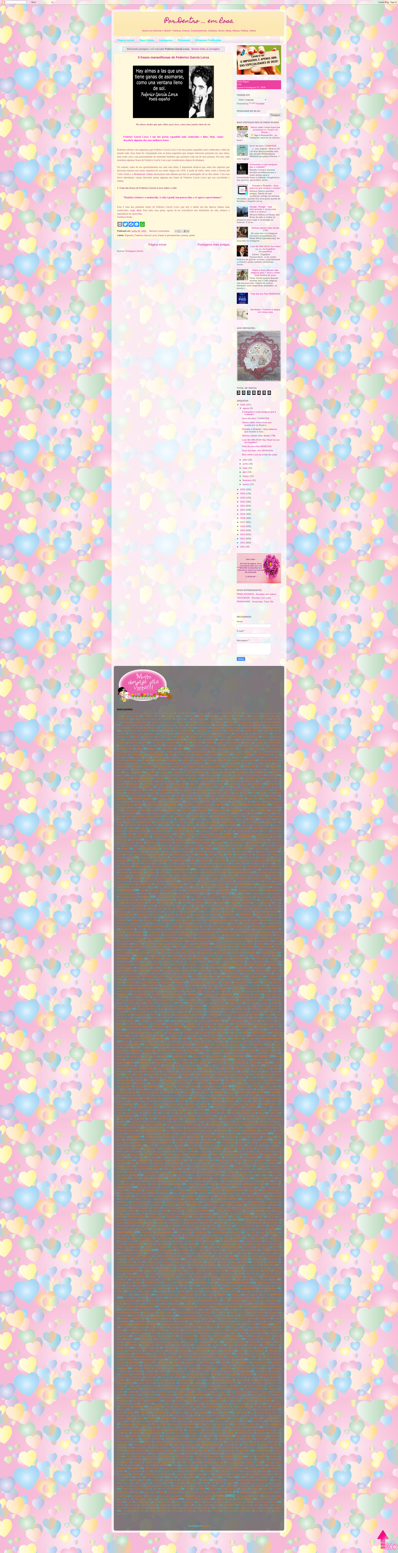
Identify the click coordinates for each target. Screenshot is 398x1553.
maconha (184, 1178)
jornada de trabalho (148, 1134)
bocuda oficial (252, 808)
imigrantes (242, 1092)
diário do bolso (263, 941)
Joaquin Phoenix (172, 1125)
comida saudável (157, 866)
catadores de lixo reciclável (147, 846)
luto (260, 1175)
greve (201, 1066)
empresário (160, 976)
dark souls (157, 912)
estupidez (243, 1000)
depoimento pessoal (269, 917)
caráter (130, 837)
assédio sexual (210, 775)
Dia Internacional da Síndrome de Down (239, 938)
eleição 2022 (260, 968)
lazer (254, 1151)
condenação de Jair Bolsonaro (216, 872)
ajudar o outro (240, 734)
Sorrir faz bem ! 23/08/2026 (263, 146)
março (246, 476)
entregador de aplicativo (148, 982)
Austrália (156, 784)
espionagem (177, 994)
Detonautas (129, 932)
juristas (151, 1145)
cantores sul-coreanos (163, 834)
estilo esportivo (147, 1000)
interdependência (190, 1107)
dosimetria (137, 961)
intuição (275, 1107)
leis (127, 1157)
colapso (138, 863)
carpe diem (135, 210)
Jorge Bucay (132, 1134)
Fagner (224, 1015)
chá (169, 849)
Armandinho (166, 769)
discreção (142, 950)
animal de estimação (262, 755)
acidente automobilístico (251, 725)
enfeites (120, 979)
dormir (126, 961)
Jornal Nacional (192, 1134)
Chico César (198, 852)
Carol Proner (261, 840)
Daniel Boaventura (242, 909)
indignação (196, 1098)
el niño (187, 968)
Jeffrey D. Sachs (228, 1119)
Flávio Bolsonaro (189, 1033)
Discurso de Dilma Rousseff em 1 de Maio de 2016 (190, 950)
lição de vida (144, 1163)
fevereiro (247, 480)
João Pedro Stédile (134, 1125)
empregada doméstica (251, 973)
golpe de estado (236, 1056)
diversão (175, 956)
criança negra (276, 897)
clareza (134, 860)
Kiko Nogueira (183, 1148)
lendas (170, 1157)
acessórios (207, 725)
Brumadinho (276, 816)
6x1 (188, 719)
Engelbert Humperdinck (182, 979)
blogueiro (219, 804)
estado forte (229, 997)
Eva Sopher (132, 1006)
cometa (278, 863)
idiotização (151, 1089)
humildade (192, 1086)
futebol (136, 1044)
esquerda (121, 997)
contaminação (206, 881)
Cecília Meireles (218, 846)
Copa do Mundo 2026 (268, 884)
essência (131, 997)
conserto (227, 878)
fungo (254, 1041)
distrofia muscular (206, 953)
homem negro (183, 1080)
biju (198, 802)
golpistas (144, 1060)
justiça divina (194, 1145)
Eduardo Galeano (215, 964)
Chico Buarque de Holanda (177, 852)
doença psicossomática (173, 959)
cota (206, 894)
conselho (202, 878)
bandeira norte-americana (260, 790)
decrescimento (142, 915)
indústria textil (122, 1101)
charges (208, 848)
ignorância (171, 1089)
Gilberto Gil (121, 1053)
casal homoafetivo (203, 843)
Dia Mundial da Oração (128, 941)
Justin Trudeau (253, 1145)
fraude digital (137, 1041)
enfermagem (150, 979)
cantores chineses (143, 834)
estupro (264, 1000)
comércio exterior (265, 863)
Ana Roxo (184, 752)
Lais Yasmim (133, 1151)
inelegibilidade (136, 1101)
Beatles (269, 793)
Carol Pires (248, 840)
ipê (143, 1113)
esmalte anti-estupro (203, 991)
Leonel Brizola (142, 1160)
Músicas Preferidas (208, 40)
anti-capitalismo (171, 760)
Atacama (171, 778)
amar (159, 745)
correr (179, 890)
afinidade (166, 731)
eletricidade (141, 971)
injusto (141, 1104)
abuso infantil (126, 725)
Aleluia (223, 737)
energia (223, 976)
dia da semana (250, 932)
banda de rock (201, 790)
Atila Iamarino (225, 778)
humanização (169, 1086)
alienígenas (162, 740)
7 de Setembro (199, 719)
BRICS (206, 816)
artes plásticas (214, 772)
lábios (240, 1148)
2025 (243, 489)
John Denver (209, 1131)
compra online (237, 869)
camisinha (153, 828)
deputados (165, 920)
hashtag (165, 1071)
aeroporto (133, 731)
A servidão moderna (140, 722)
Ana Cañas (257, 749)
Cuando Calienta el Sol (125, 906)
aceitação (180, 725)
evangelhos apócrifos (149, 1006)
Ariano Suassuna (123, 769)
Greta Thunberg (189, 1066)
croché (211, 903)
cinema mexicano (198, 857)
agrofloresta (151, 734)
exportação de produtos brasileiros (264, 1009)
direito (178, 947)
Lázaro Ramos (244, 1151)
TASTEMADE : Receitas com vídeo (254, 598)
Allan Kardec (133, 743)
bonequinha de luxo (157, 813)
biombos (234, 802)
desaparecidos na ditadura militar (220, 920)
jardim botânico (162, 1119)
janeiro (246, 484)
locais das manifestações (148, 1169)
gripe (210, 1066)
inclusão (252, 1095)
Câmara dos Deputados (209, 825)
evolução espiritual (192, 1006)
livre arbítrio (217, 1166)
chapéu (197, 849)
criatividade (143, 900)
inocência (150, 1104)
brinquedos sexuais (261, 816)
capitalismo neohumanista (248, 834)
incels (205, 1095)
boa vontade (175, 808)
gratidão (265, 1062)
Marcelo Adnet (135, 1190)
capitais (216, 834)
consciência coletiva (165, 878)
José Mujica (195, 1137)
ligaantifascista (158, 1163)
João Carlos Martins (266, 1122)
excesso (243, 1006)
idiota (133, 1089)
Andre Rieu (273, 752)
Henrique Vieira (255, 1071)
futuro (188, 1044)
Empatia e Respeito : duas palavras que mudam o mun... (259, 430)
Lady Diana (249, 1148)
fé (163, 1021)
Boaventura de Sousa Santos (207, 808)
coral (206, 887)
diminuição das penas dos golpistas (228, 944)
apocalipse (256, 763)
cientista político (262, 855)
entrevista (179, 982)
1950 (119, 716)
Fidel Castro (147, 1030)
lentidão (193, 1157)
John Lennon (222, 1131)
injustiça (129, 1104)
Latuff (177, 1151)
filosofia (220, 1030)
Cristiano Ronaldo (136, 903)
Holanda (267, 1077)
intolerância (250, 1107)
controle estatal (160, 884)
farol (264, 1018)
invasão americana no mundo (141, 1110)
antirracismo (249, 760)
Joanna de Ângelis (212, 1122)
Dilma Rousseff (201, 944)
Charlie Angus (273, 849)
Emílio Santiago (132, 973)
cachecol (197, 822)
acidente (218, 725)
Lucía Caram (163, 1172)
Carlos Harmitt (244, 837)
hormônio (204, 1083)
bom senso (247, 810)
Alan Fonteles (125, 737)
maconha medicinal (201, 1178)
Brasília (167, 816)
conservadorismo (240, 878)
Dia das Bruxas (265, 932)
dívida (217, 956)
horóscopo (216, 1083)
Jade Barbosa (192, 1116)
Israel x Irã (273, 1113)
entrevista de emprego (197, 982)
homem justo (169, 1080)
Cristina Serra (165, 903)
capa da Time (190, 834)
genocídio (198, 1047)
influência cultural (194, 1101)
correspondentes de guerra (196, 890)
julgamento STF (165, 1143)
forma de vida (256, 1036)
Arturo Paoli (276, 772)
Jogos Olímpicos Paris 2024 (238, 1125)
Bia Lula (120, 802)
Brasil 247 (266, 813)
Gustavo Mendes (208, 1068)
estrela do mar (206, 1000)
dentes (206, 917)
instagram (203, 1104)
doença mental (154, 959)
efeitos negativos (143, 968)
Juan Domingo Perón (152, 1140)
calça (164, 825)
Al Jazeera (277, 734)
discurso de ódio (139, 953)
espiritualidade (225, 994)
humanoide (181, 1086)
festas (232, 1027)
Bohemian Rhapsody (269, 808)
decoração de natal (125, 915)
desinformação (127, 929)
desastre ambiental (259, 920)
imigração (231, 1092)
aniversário (138, 757)
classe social (178, 860)
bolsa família (171, 810)
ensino (120, 982)
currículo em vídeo (124, 909)
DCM (198, 912)
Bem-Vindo (146, 40)
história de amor (189, 1077)
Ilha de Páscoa (144, 1092)
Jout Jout (128, 1140)
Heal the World (202, 1071)
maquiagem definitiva (245, 1187)
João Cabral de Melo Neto (245, 1122)
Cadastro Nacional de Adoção (231, 822)
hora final (168, 1083)
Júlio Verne (242, 1143)
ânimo (119, 757)
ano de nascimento (201, 757)
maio (245, 468)
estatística (268, 997)
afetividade (145, 731)
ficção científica (133, 1030)
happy (275, 1068)
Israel (261, 1113)
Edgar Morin (154, 964)
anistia (127, 757)
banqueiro (152, 793)
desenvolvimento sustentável (153, 926)
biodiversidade (221, 802)
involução (129, 1113)
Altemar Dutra (235, 743)
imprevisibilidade (160, 1095)
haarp (220, 1068)
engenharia (198, 979)
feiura (192, 1021)
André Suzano (122, 755)
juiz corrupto (252, 1140)
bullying (198, 819)
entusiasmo (214, 982)
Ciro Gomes (233, 857)
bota (205, 813)
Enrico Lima (254, 979)
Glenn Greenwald (269, 1053)
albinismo (136, 737)
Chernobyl (151, 852)
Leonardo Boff (249, 1157)
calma (193, 825)
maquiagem (224, 1187)
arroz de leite (129, 772)
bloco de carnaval (127, 805)
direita (170, 947)
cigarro (119, 857)
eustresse (121, 1006)
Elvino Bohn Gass (230, 971)
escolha (210, 988)
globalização (121, 1056)
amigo (139, 749)
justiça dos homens (209, 1145)
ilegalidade (248, 1089)
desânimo (198, 920)
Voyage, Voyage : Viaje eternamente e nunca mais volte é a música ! (263, 209)
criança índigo (247, 897)
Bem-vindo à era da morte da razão (259, 454)
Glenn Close (254, 1053)
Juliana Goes (209, 1142)
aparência (200, 763)
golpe (163, 1056)
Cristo (175, 903)
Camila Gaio (230, 825)
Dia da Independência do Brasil (230, 932)
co (230, 860)
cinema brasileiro (159, 857)
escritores (236, 988)
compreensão (252, 869)
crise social (265, 900)
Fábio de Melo (140, 1015)
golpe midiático (260, 1056)
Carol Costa (236, 840)
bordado (171, 813)
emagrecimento (260, 971)
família (144, 1018)
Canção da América (178, 831)
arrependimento (258, 769)
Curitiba (264, 906)
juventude (272, 1145)
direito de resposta (208, 947)
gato (135, 1047)
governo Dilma (258, 1060)
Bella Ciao (261, 796)
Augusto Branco (235, 781)
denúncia (216, 917)
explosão (227, 1009)
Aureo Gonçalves (131, 784)
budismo (188, 819)
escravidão (222, 988)
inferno (182, 1101)
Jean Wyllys (205, 1119)
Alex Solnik (266, 737)
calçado (173, 825)
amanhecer (149, 745)
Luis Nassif (230, 1172)
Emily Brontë (146, 973)
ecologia (261, 961)
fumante (221, 1041)
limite (177, 1163)
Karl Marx (147, 1148)
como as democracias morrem (231, 866)
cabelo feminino (145, 822)
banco (189, 790)
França (224, 1038)
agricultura (121, 734)
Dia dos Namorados (170, 938)
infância (159, 1101)
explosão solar (241, 1009)
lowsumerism (247, 1169)
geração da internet (264, 1047)
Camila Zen (245, 825)
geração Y (190, 1050)
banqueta (163, 793)
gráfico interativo (217, 1063)
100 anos (213, 713)
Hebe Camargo (218, 1071)
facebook (198, 1015)
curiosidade (234, 906)
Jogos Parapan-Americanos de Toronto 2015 (183, 1131)
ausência (146, 784)
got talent (190, 1060)
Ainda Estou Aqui (186, 734)
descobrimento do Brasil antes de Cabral (133, 923)
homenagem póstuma (255, 1080)
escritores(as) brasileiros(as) (256, 988)
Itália (141, 1116)
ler (188, 1160)
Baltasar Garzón (167, 790)
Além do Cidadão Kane (238, 737)
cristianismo (121, 903)
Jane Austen (124, 1119)
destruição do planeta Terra (266, 929)
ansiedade (146, 760)
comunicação (137, 872)
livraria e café (204, 1166)
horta (243, 1083)
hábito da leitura (240, 1068)
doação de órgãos (260, 956)
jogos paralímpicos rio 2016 (151, 1131)
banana (180, 790)
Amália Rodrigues (126, 745)
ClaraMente (122, 860)
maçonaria (173, 1178)
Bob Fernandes (229, 808)
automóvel (133, 787)
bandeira (226, 790)
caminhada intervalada (261, 825)
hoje (259, 1077)
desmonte (164, 929)
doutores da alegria (169, 961)
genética (187, 1047)
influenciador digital (213, 1101)
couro (213, 894)
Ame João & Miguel (215, 745)
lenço (163, 1157)
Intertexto (218, 1107)
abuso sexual (140, 725)
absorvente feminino (245, 722)
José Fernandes (180, 1137)
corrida (213, 890)
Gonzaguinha (157, 1060)
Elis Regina (154, 971)
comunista (163, 872)
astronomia (159, 778)
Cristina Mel (152, 903)
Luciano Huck (191, 1172)
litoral (186, 1166)
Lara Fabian (159, 1151)
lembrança (152, 1157)
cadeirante (249, 822)
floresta (245, 1033)
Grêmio (168, 1066)
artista (256, 772)
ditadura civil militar (269, 953)
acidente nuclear (272, 725)
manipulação (124, 1187)
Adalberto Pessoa (133, 728)
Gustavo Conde (190, 1068)
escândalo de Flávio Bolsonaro (234, 985)
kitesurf (206, 1148)
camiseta (142, 828)
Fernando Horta (159, 1027)
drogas (205, 961)
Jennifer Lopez (251, 1119)
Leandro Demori (266, 1151)
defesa (215, 915)
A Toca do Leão (156, 722)
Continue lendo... (125, 217)
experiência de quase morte (179, 1009)
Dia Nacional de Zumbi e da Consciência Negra (229, 941)
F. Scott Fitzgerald (257, 1012)
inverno (200, 1110)
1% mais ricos (201, 713)
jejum (240, 1119)
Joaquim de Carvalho (153, 1125)
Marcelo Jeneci (179, 1190)
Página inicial (125, 40)
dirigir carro (124, 950)
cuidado (150, 906)
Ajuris (250, 734)
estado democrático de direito (211, 997)
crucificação (245, 903)
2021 (243, 506)
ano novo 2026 (269, 757)
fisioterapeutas (139, 1033)
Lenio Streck (181, 1157)
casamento (219, 843)
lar (151, 1151)
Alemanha (254, 737)
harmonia (135, 1071)
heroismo (129, 1074)
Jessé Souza (276, 1119)
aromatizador (219, 769)
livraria (193, 1166)
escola (262, 985)
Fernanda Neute (207, 1024)
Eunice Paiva (251, 1003)
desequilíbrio (174, 926)
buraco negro (210, 819)
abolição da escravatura (206, 722)
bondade (131, 813)
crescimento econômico (129, 897)
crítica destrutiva (198, 903)
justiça (180, 1145)
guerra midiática (123, 1068)
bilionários (207, 802)
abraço (230, 722)
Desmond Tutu (151, 929)
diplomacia (160, 947)
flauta (162, 1033)
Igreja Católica (185, 1089)
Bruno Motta (169, 819)
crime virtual (199, 900)
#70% (179, 713)
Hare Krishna (122, 1071)
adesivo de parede (168, 728)
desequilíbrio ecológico (190, 926)
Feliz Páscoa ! (132, 1024)
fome (158, 1036)
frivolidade (185, 1041)
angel (179, 755)
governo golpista (125, 1062)
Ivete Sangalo (163, 1116)
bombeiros (274, 810)
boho (119, 810)
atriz (214, 781)
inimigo (119, 1104)
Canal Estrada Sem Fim (136, 831)
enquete (244, 979)
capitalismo (228, 834)
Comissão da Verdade (177, 866)
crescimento (276, 894)
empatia (216, 973)
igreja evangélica (200, 1089)
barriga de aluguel (186, 793)
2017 (243, 522)
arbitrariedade (249, 766)
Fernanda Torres (241, 1024)
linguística (260, 1163)
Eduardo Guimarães (234, 964)
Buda (179, 819)
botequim (227, 813)
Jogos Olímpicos (216, 1125)
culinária (179, 906)
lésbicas (196, 1160)
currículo (275, 906)
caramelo (120, 837)
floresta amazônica (260, 1033)
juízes (265, 1139)
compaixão (121, 869)
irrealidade (202, 1113)
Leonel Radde (176, 1160)
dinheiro (260, 944)
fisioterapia (152, 1033)
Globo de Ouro (135, 1056)
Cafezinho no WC (130, 825)
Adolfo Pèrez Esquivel (233, 728)
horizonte (193, 1083)
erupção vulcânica (213, 985)
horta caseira (253, 1083)
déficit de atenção (263, 915)
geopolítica (250, 1047)
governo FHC (273, 1060)
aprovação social (177, 766)
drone (214, 961)
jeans (215, 1119)
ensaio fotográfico (270, 979)
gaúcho (143, 1047)
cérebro (124, 848)
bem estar (122, 798)
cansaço (275, 831)
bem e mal (273, 796)
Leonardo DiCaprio (270, 1157)
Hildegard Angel (172, 1074)
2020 (243, 510)
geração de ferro (133, 1050)
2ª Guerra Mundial (269, 716)
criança (145, 896)
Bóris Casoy (182, 813)
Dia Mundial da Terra (148, 941)
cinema (129, 857)
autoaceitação (180, 784)
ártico (248, 772)
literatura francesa (143, 1166)
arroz (119, 772)
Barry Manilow (202, 793)
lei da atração (253, 1154)
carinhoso (165, 837)
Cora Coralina (174, 887)
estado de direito (171, 997)
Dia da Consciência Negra (204, 932)
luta (219, 1175)
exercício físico (124, 1009)
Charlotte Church (123, 852)
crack (244, 894)
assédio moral (195, 775)
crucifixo (257, 903)
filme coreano (209, 1030)
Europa (275, 1003)
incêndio (214, 1095)
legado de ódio (157, 1154)
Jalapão (221, 1116)
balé (147, 790)
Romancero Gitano (143, 174)
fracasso (195, 1038)
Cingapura (212, 857)
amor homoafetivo (228, 749)
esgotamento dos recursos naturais (146, 991)
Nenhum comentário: (160, 231)
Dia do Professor (265, 935)
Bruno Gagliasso (142, 819)
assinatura (224, 775)
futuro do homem (203, 1044)
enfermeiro (164, 979)
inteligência (253, 1104)
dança (217, 909)
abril (245, 472)
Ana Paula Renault (170, 752)
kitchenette (196, 1148)
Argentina (273, 766)
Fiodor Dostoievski (274, 1030)
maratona (268, 1187)
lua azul (264, 1169)
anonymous (133, 760)
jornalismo (206, 1134)
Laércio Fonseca (274, 1148)
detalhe (119, 932)
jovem (138, 1140)
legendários (215, 1154)
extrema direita (213, 1012)
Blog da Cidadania (155, 805)
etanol (279, 1000)
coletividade (189, 863)
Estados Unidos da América (249, 997)
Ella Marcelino (202, 971)
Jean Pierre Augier (190, 1119)
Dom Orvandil (198, 959)
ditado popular (222, 953)
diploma (150, 947)
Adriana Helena (273, 728)
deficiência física (228, 915)
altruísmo (247, 743)
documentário (123, 958)
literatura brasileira (125, 1166)
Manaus (202, 1184)
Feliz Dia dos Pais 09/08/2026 (256, 446)
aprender (134, 766)
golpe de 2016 (199, 1056)
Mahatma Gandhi (248, 1181)
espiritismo (192, 994)
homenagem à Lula (233, 1080)
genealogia (162, 1047)
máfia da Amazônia (195, 1181)
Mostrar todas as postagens (205, 49)
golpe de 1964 (180, 1056)
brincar (239, 816)
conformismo (273, 875)
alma (144, 742)
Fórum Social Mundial (143, 1038)
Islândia (234, 1113)
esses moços (143, 997)
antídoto (210, 760)
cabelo (251, 819)
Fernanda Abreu (191, 1024)
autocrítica (233, 784)
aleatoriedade (194, 737)
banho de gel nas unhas (136, 793)
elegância (213, 968)
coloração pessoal (220, 863)
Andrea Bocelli (137, 754)
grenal (177, 1066)
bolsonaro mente (219, 810)
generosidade (175, 1047)
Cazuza (205, 846)
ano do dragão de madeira (221, 757)
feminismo (157, 1024)
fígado (157, 1030)
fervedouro (214, 1027)
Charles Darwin (259, 849)
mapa (213, 1187)
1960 (125, 716)
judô (233, 1140)
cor (152, 887)
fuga (212, 1041)
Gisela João (208, 1053)
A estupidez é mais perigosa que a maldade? (263, 165)
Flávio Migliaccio (218, 1033)
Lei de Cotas (267, 1154)
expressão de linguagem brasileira (141, 1012)
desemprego (221, 923)
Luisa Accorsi (244, 1172)
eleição (224, 967)
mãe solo (270, 1178)
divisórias (226, 956)
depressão (121, 920)
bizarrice (244, 802)
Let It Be (205, 1160)
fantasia (256, 1018)
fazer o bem (153, 1021)
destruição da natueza (242, 929)
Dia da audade (169, 932)
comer (252, 863)
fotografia (159, 1038)
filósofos (231, 1030)
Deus (140, 932)
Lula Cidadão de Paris (152, 1175)
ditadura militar (124, 955)
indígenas (183, 1098)
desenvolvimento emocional (127, 926)
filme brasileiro (195, 1030)
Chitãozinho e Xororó (140, 855)
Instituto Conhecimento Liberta (222, 1104)
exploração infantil (214, 1009)
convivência (191, 884)
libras (132, 1163)
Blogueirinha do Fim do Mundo (196, 805)
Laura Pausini (188, 1151)
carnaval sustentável (198, 840)
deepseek (171, 915)
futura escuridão (176, 1044)
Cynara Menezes (174, 909)
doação (246, 956)
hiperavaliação (134, 1077)
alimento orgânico (247, 740)
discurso (162, 950)
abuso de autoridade (272, 722)
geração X (179, 1050)
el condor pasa (176, 968)
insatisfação (172, 1104)
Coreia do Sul (262, 887)
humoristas (255, 1086)
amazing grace (172, 745)
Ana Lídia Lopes (133, 752)
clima (193, 860)
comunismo (151, 872)
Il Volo (237, 1089)
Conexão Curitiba (123, 875)
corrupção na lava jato (126, 894)
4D (162, 719)
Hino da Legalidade (243, 1074)
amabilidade (259, 743)
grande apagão (240, 1063)
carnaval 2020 (165, 840)
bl (251, 802)
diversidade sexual (203, 956)
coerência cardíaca (124, 863)
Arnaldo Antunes (205, 769)
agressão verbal (251, 731)
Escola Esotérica (165, 988)
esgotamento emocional (173, 991)
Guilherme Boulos (164, 1068)
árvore (122, 775)
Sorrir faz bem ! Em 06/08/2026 (257, 450)
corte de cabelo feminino (162, 894)
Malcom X (165, 1184)
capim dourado (204, 834)
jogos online (178, 1128)
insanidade (161, 1104)
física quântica (125, 1033)
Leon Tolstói (216, 1157)
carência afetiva (143, 837)
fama (135, 1018)
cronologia (233, 903)
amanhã (139, 745)
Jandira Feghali (274, 1116)
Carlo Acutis (199, 837)
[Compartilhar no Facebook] (185, 231)
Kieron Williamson (168, 1148)
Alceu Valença (148, 737)
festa (224, 1027)
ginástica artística (162, 1053)
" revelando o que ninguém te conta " (140, 713)
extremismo (227, 1012)
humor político (241, 1086)
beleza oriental (248, 796)
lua (256, 1169)
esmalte (188, 991)
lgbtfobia (223, 1160)
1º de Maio (135, 716)
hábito (228, 1068)
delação (139, 917)
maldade (176, 1184)
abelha (191, 722)
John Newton (237, 1131)
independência (132, 1098)
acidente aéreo (232, 725)
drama (181, 961)
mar (259, 1187)
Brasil (253, 813)
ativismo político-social (251, 778)
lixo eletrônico (261, 1166)
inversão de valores (218, 1110)
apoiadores (267, 763)
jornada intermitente (167, 1134)
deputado (135, 920)
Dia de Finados (154, 935)
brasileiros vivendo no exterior (148, 816)
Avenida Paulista (208, 787)
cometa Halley (125, 866)
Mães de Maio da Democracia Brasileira (160, 1181)
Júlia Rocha (180, 1143)
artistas (265, 772)
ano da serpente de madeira (179, 757)
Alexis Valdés (149, 740)
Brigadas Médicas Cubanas (222, 816)
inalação (196, 1095)
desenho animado (250, 923)
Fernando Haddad (140, 1027)
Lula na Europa (182, 1175)
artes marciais (200, 772)
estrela (177, 1000)
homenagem (214, 1080)
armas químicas (189, 769)
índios (218, 1098)
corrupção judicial (270, 890)
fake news (254, 1015)
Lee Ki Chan (134, 1154)
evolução (175, 1006)
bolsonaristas (202, 810)
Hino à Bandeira (206, 1074)
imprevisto (174, 1095)
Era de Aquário (152, 985)
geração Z (202, 1050)
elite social (188, 971)
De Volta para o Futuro (213, 912)
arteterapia (239, 772)
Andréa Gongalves (156, 754)
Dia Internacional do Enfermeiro (269, 938)
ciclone (210, 855)
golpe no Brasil (131, 1060)
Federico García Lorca (146, 235)
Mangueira (234, 1184)
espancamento (250, 991)
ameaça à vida (232, 745)
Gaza (151, 1047)
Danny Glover (122, 912)
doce (273, 955)
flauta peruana (173, 1033)
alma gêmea (171, 743)
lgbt (214, 1160)
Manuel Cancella (183, 1187)
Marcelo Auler (150, 1190)
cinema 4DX (144, 857)
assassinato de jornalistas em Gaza (171, 775)
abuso (258, 722)
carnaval (135, 840)
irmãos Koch (183, 1113)
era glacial (165, 985)
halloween (266, 1068)
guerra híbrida (272, 1066)
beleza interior (215, 796)
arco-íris (262, 766)
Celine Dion (234, 846)
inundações (122, 1110)
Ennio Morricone (230, 979)
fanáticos (234, 1018)
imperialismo (275, 1092)
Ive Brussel (150, 1116)
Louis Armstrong (196, 1169)
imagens (187, 1092)
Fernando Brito (272, 1024)
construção (136, 881)
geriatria (227, 1050)
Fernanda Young (257, 1024)
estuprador (254, 1000)
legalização (181, 1154)
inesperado (148, 1101)
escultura (274, 988)
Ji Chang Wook (151, 1122)
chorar (166, 854)
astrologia (271, 775)
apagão (166, 763)
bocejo (241, 808)
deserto (205, 926)
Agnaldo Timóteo (201, 731)
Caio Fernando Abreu (149, 825)
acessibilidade (193, 725)
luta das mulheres (232, 1175)
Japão (142, 1119)
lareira (170, 1151)
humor (224, 1086)
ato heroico (163, 781)
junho (246, 464)
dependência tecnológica (233, 917)
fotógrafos (174, 1038)
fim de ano (244, 1030)
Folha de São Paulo (145, 1036)
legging (225, 1154)
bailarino (130, 790)
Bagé (276, 787)
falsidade (268, 1015)
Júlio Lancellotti (228, 1143)
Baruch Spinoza (217, 793)
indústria (255, 1098)
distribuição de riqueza (188, 953)
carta (141, 843)
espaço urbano (235, 991)
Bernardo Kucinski (208, 799)
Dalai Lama (190, 909)
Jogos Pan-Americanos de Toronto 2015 (257, 1128)
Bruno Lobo (156, 819)
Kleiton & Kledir (217, 1148)
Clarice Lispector (147, 860)
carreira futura (275, 840)
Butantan (241, 819)
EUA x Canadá (207, 1003)
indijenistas (209, 1098)
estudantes (231, 1000)
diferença (148, 944)
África (188, 731)
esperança (122, 994)
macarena (146, 1178)
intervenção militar (233, 1107)
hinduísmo (185, 1074)
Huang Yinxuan (275, 1083)
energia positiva (255, 976)
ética (141, 1003)
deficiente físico (245, 915)
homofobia (272, 1080)
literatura (272, 1163)
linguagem (232, 1163)
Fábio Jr (153, 1015)
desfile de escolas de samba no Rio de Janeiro (230, 926)
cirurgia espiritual (248, 857)
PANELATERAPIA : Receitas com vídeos (256, 594)
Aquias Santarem (232, 766)
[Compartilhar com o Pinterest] (188, 231)
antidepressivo (198, 760)
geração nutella (166, 1050)
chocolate (156, 854)
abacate (183, 722)
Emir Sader (158, 973)
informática (243, 1101)
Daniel (227, 909)
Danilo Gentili (273, 909)
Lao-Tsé (144, 1151)
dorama (271, 959)
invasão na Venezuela (165, 1110)
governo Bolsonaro (217, 1059)
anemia (171, 755)
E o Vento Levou (226, 961)
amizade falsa (168, 749)
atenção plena (183, 778)
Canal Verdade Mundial (159, 831)
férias (180, 1024)
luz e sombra (122, 1178)
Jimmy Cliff (164, 1122)
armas (177, 769)
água (173, 734)
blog (139, 804)
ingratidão (274, 1101)
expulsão (160, 1012)
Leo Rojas (203, 1157)
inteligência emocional (148, 1107)
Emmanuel (170, 973)
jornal (181, 1134)
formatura (269, 1036)
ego (154, 968)
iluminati (157, 1092)
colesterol (170, 863)
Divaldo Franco (160, 956)
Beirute (194, 796)
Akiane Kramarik (263, 734)
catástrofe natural (178, 846)
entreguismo (166, 982)
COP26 (231, 884)
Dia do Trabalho (136, 938)
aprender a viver (147, 766)
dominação (225, 959)
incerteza (241, 1095)
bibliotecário (165, 802)
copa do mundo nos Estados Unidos (132, 887)
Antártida (158, 760)
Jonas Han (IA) (267, 1131)
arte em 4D (175, 772)
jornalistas (134, 1136)
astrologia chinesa (124, 778)
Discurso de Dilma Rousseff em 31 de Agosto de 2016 (235, 950)
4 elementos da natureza (148, 719)
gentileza (237, 1047)
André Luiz (261, 752)
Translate (259, 103)
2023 (243, 498)
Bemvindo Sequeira (142, 798)
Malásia (154, 1184)
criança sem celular (127, 900)
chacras (188, 849)
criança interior (261, 897)
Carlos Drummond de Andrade (220, 837)
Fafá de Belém (212, 1015)
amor (180, 748)
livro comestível (240, 1166)
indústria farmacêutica (270, 1098)
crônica (220, 903)
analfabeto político (199, 752)
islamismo (224, 1113)
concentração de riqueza (179, 872)
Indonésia (245, 1098)
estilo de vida (134, 1000)
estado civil (157, 997)
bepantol (187, 799)
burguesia (222, 819)
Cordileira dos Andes (245, 887)
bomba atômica (260, 810)
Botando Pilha (216, 813)
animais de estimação (243, 755)
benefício (177, 799)
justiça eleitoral (225, 1145)
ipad (137, 1113)
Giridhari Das (193, 1053)
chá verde (177, 849)
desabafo (178, 920)
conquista (137, 878)
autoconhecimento (214, 784)
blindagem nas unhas (273, 802)
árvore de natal (135, 775)
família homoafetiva (175, 1018)
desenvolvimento (271, 923)
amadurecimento (274, 743)
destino (214, 929)
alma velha (184, 743)
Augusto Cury (249, 781)
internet (204, 1107)
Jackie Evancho (177, 1116)
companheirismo (137, 869)
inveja (179, 1110)
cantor (119, 834)
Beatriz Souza (134, 796)
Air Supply (201, 734)
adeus (180, 728)
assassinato (149, 775)
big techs (190, 802)
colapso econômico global (153, 863)
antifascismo (222, 760)
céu (163, 849)
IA (277, 1086)
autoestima (256, 784)
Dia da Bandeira (184, 932)
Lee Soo (146, 1154)
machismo (158, 1178)
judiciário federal (222, 1140)
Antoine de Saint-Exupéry (268, 760)
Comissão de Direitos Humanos (202, 866)
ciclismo (201, 854)
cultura (197, 906)
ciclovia (220, 854)
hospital (263, 1083)
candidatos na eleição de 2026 (211, 831)
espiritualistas (245, 994)
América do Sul (275, 745)
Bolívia (144, 810)
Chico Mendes (212, 852)
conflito (262, 875)
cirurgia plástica (265, 857)
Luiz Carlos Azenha (260, 1172)
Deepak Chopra (158, 915)
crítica (184, 903)
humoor (215, 1086)
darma (177, 912)
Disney (163, 953)
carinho (156, 837)
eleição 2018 (242, 968)
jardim (150, 1119)
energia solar (272, 976)
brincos (248, 816)
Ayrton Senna (246, 787)
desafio (188, 920)
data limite (188, 912)
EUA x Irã (221, 1003)
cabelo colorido (266, 819)
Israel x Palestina (125, 1116)
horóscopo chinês (231, 1083)
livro (227, 1166)
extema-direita (172, 1012)
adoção (189, 728)
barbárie (173, 793)
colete (179, 863)
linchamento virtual (218, 1163)
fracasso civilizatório (210, 1038)
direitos (233, 947)
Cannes (265, 831)
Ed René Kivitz (140, 964)
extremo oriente (241, 1012)
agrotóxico (163, 734)
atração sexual (204, 781)
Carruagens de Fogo (128, 843)
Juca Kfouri (167, 1140)
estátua (278, 997)
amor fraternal (211, 749)
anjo (147, 757)
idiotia (141, 1089)
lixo (250, 1166)
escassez (253, 985)
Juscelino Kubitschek (166, 1145)
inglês (264, 1101)
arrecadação (244, 769)
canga (237, 831)
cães (258, 822)
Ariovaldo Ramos (139, 769)
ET (272, 1000)
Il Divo (228, 1089)
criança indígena (231, 897)
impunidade (185, 1095)
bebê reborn (155, 796)
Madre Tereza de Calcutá (232, 1178)
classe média (163, 860)
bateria (236, 793)
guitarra (178, 1068)
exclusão (264, 1006)
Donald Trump (238, 959)
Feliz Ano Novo (267, 1021)
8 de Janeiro (213, 719)
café (118, 825)
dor (250, 959)
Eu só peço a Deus (165, 1003)
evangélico (165, 1006)
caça (189, 822)
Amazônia (186, 745)
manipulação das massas (148, 1187)
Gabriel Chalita (220, 1044)
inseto (182, 1104)
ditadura (251, 952)
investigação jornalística (259, 1110)
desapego (242, 920)
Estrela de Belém (190, 1000)
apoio (276, 763)
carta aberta (151, 843)
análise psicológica (217, 752)
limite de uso (188, 1163)
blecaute (258, 802)
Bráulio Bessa (180, 816)
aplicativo (244, 763)
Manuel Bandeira (167, 1187)
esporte (257, 994)
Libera (240, 1160)
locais (271, 1166)
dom (187, 959)
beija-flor (178, 796)
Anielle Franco (199, 755)
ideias (125, 1089)
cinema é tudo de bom (179, 857)
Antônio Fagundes (140, 763)
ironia (193, 1113)
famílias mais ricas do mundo (216, 1018)
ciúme (276, 857)
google (169, 1060)
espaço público (220, 991)
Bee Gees (167, 796)
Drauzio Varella (193, 961)
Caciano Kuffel (210, 822)
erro (201, 985)
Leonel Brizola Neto (159, 1160)
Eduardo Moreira (255, 964)
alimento (210, 739)
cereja (136, 849)
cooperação (221, 884)
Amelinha (263, 745)
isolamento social (247, 1113)
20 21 (145, 716)
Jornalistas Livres (152, 1137)
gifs (276, 1050)
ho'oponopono (239, 1077)
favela (142, 1021)
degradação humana (125, 917)
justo (264, 1145)
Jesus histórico (136, 1122)
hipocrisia (146, 1077)
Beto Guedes (253, 799)
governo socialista (200, 1063)
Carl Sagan (187, 837)
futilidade (163, 1044)
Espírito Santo (208, 994)
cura (205, 906)
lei (243, 1154)
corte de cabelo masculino (188, 894)
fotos (184, 1038)
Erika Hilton (191, 985)
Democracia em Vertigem (175, 917)
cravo (265, 894)
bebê (145, 796)
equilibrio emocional (134, 985)
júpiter (275, 1143)
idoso (160, 1089)
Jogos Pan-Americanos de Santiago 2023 (223, 1128)
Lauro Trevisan (217, 1151)
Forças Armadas (228, 1036)
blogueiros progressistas (254, 804)
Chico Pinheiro (226, 852)
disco (133, 950)
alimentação (176, 739)
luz (267, 1175)
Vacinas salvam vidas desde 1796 (258, 436)
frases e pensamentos (169, 235)
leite (133, 1157)
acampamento (155, 725)
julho (245, 460)
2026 (243, 405)
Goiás (155, 1056)
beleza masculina (231, 796)
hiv (229, 1077)
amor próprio (244, 749)
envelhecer (226, 982)
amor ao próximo (196, 749)
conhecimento (123, 878)
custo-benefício (157, 909)
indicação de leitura (157, 1098)
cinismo (222, 857)
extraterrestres (198, 1012)
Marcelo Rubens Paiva (198, 1190)
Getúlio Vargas (249, 1050)
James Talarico (232, 1116)
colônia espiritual (203, 863)
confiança (231, 875)
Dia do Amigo (230, 935)
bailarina (120, 790)
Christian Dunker (179, 855)
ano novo (239, 757)
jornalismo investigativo (226, 1134)
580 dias (169, 719)
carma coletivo (122, 840)
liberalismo (250, 1160)
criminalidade (212, 900)
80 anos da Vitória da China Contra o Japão (252, 719)
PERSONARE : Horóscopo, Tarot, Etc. (255, 601)
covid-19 (223, 893)
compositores (222, 869)
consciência (149, 878)
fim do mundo (258, 1030)
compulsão (277, 869)
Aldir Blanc (181, 737)
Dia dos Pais (187, 938)
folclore (131, 1036)
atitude (236, 778)
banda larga (214, 790)
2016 (243, 526)
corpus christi (168, 890)
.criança (120, 713)
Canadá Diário (202, 828)
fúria (271, 1041)
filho (164, 1030)
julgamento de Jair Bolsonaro (144, 1143)
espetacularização (140, 994)
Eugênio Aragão (235, 1003)
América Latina (126, 749)
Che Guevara (138, 852)
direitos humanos (246, 947)
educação (271, 964)
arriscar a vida (272, 769)
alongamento (221, 743)
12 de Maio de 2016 (252, 713)
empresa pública (147, 976)
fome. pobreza (188, 1036)
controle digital (145, 884)
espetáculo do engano (159, 994)
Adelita (145, 728)
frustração (196, 1041)
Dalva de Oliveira (205, 909)
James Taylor (247, 1116)
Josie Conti (255, 1137)
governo (200, 1060)
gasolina (126, 1047)
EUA (180, 1003)
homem (138, 1080)
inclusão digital (265, 1095)
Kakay (137, 1148)
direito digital (222, 947)
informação (230, 1101)
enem (214, 976)
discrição (152, 950)
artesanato (227, 772)
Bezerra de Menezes (270, 799)
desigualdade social (272, 926)
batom (245, 793)
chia (160, 852)
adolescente (216, 728)
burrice (232, 819)
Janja (134, 1119)
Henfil (243, 1071)
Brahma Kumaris (240, 813)
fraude (126, 1041)
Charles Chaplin (242, 849)
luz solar (135, 1178)
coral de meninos (218, 887)
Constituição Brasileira (259, 878)
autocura (244, 784)
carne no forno (223, 840)
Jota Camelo (268, 1137)
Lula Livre (168, 1175)
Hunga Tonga (268, 1086)
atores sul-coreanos (187, 781)
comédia (243, 863)
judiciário (208, 1140)
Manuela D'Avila (200, 1187)
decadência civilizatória (243, 912)
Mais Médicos (264, 1181)
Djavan (236, 956)
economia (273, 961)
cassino (269, 843)
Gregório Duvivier (153, 1066)
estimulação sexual (163, 1000)
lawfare (229, 1151)
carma (275, 837)
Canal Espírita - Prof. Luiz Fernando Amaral (230, 828)
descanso (274, 920)
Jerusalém (264, 1119)
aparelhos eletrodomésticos (182, 763)
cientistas (274, 855)
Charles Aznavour (225, 849)
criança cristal (181, 897)
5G (177, 719)
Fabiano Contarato (274, 1012)
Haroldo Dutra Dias (150, 1071)
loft (163, 1169)
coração (186, 887)
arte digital (151, 772)
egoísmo (163, 968)
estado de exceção (189, 997)
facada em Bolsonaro (183, 1015)
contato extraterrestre (224, 881)
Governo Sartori (183, 1063)
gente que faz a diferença (219, 1047)
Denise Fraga (195, 917)
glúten (147, 1056)
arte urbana (187, 772)
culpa (188, 906)
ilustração (166, 1092)
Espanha (129, 235)
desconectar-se (159, 923)
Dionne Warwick (138, 947)
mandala (212, 1184)
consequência (214, 878)
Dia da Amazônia (154, 932)
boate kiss (187, 808)
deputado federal (150, 920)
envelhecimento (241, 982)
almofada (209, 743)
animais (225, 754)
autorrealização (163, 787)
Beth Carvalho (238, 799)
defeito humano (184, 915)
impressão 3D (145, 1095)
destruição (225, 929)
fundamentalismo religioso (239, 1041)
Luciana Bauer (177, 1172)
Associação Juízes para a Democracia (247, 775)
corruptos (144, 894)
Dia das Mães (135, 935)
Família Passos (194, 1018)
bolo (152, 810)
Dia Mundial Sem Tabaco (198, 941)
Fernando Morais (176, 1027)
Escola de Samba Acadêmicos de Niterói (137, 988)
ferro (205, 1027)
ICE (118, 1089)
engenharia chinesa (213, 979)
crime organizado (184, 900)
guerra (257, 1065)
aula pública (274, 781)
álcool (159, 737)
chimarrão (263, 852)
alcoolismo (169, 737)
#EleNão (188, 713)
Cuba (140, 906)
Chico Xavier (241, 852)
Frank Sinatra (250, 1038)
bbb (253, 793)
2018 (243, 518)
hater (173, 1071)
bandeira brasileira (240, 790)
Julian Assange (193, 1143)
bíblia (128, 802)
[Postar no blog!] (179, 231)
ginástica (148, 1053)
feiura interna (203, 1021)
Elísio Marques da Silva (172, 971)
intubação (265, 1107)
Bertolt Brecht (224, 799)
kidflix (156, 1148)
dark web (168, 912)
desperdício (203, 929)
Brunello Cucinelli (126, 819)
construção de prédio (152, 881)
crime (153, 900)
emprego (267, 973)
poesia (184, 235)
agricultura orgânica (136, 734)
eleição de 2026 (127, 971)
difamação (138, 944)
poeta (192, 235)
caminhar (131, 828)
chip (127, 855)
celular (258, 846)
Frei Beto (167, 1041)
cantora (130, 834)
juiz (239, 1139)
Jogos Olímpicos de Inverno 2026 (265, 1125)
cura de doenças (218, 906)
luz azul (275, 1175)
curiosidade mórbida (250, 906)
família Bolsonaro (157, 1018)
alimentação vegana (194, 740)
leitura (141, 1157)
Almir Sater (197, 743)
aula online (262, 781)
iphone (150, 1113)
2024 (243, 493)
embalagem (274, 971)
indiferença (172, 1098)
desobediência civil (178, 929)
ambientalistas (199, 745)
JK (172, 1122)
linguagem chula (247, 1163)
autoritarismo (147, 787)
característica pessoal (270, 834)
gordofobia (179, 1060)
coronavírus (126, 890)
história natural (218, 1077)
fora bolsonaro (212, 1036)
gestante (237, 1050)
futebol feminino (151, 1044)
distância (173, 953)
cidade (230, 854)
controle (132, 884)
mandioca (222, 1184)
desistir (140, 929)
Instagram (166, 40)
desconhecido (198, 923)
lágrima (122, 1151)
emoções (205, 973)
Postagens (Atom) (134, 251)
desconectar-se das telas (179, 923)
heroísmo (140, 1074)
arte (139, 772)
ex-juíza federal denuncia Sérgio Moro (222, 1006)
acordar (120, 728)
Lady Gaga (261, 1148)
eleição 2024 (276, 968)
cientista (249, 855)
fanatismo (245, 1018)
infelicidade (170, 1101)
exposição (121, 1012)
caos (179, 834)
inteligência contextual (125, 1107)
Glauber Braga (222, 1053)
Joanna (198, 1122)
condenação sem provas (267, 872)
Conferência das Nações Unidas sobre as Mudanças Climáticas (198, 875)
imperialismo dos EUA (128, 1095)
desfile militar (256, 926)
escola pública (180, 988)
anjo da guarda (159, 757)
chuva (191, 854)
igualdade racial (216, 1089)
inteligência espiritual (172, 1107)
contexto (268, 881)
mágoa (226, 1181)
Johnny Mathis (251, 1131)
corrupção (224, 890)
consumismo (169, 881)
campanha (164, 828)
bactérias (267, 787)
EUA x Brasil (193, 1003)
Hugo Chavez (125, 1086)
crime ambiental (166, 900)
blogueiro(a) (234, 805)
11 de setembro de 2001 (231, 713)
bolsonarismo (186, 810)
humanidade (152, 1086)
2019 (243, 514)
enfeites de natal (134, 979)
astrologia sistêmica (142, 778)
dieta (128, 944)
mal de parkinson (141, 1184)
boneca (144, 813)
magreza (235, 1181)
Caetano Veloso (271, 822)
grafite (229, 1063)
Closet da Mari (219, 860)
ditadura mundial (144, 956)
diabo (252, 941)
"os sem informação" (166, 713)
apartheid (233, 763)
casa (190, 843)
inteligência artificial (269, 1104)
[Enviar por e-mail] (176, 231)
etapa (122, 1003)
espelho (274, 991)
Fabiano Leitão (125, 1015)
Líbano (231, 1160)
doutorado (155, 961)
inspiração (192, 1104)
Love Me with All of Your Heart (217, 1169)
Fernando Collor (123, 1027)
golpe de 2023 (216, 1056)
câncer (192, 831)
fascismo (130, 1021)
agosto (246, 408)
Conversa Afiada (176, 884)
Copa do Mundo (246, 884)
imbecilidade (218, 1092)
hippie (164, 1077)
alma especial (157, 743)
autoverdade (193, 787)
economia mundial (124, 964)
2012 (243, 543)
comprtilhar (265, 869)
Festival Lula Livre (264, 1027)
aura (118, 784)
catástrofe (165, 846)
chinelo (119, 855)
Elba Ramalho (199, 968)
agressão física (233, 731)
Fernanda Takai (223, 1024)
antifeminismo (236, 760)
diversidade (187, 956)
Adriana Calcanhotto (253, 728)
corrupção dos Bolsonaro (248, 890)
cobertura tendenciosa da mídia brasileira (250, 860)
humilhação (205, 1086)
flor (229, 1033)
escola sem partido (196, 988)
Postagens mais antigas (214, 244)
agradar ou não (217, 731)
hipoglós (156, 1077)
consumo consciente (189, 881)
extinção (184, 1012)
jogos (203, 1125)
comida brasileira (140, 866)
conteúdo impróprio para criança (248, 881)
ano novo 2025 (255, 757)
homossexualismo (124, 1083)
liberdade (262, 1160)
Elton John (215, 971)
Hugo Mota (139, 1086)
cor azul (161, 887)
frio (176, 1041)
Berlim (195, 799)
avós (235, 787)
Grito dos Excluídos (223, 1066)
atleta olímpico (132, 781)
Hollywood (277, 1077)
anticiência (186, 760)
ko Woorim (230, 1148)
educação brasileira (125, 968)
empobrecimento (233, 973)
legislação (235, 1154)
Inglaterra (254, 1101)
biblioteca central (152, 802)
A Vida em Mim (171, 722)
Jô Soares (180, 1122)
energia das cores (237, 976)
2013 (243, 538)
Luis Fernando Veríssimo (210, 1172)
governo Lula (145, 1063)
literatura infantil (159, 1166)
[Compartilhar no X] (182, 231)
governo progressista (165, 1063)
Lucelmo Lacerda (148, 1172)
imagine (198, 1092)
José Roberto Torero (212, 1137)
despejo (192, 929)
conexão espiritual (141, 875)
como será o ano (271, 866)
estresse (219, 1000)
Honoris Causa (156, 1083)
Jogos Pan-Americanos (195, 1128)
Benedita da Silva (163, 799)
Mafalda (181, 1181)
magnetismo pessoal (213, 1181)
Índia (144, 1098)
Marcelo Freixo (163, 1190)
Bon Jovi (120, 813)
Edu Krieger (178, 964)
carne (211, 840)
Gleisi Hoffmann (238, 1053)
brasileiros (128, 816)
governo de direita (242, 1060)
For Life (200, 1036)
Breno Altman (195, 816)
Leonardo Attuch (232, 1157)
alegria (215, 737)
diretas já (277, 947)
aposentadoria (122, 766)
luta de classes (248, 1175)
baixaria (139, 790)
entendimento (131, 982)
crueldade (267, 903)
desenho (235, 923)
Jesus (122, 1122)
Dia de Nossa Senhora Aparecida (178, 935)
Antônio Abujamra (123, 763)
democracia (152, 917)
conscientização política (186, 878)
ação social (168, 725)
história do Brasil (204, 1077)
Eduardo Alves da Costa (195, 964)
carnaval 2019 (150, 840)
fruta (205, 1041)
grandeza (253, 1063)
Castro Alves (129, 846)
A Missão (126, 722)
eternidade (131, 1003)
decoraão (258, 912)
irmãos (172, 1113)
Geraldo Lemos (215, 1050)
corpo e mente (154, 890)
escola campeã (275, 985)
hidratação (151, 1074)
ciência (239, 854)
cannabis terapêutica (251, 831)
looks (183, 1169)
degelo (275, 915)
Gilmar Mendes (135, 1053)
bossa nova (195, 813)
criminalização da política (230, 900)
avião (227, 787)
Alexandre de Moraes (132, 740)
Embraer (120, 973)
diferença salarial (162, 944)
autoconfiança (195, 784)
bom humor (234, 810)
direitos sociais (264, 947)
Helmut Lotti (232, 1071)
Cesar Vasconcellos (150, 849)
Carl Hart (176, 837)
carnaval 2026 (181, 840)
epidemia (256, 982)
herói (119, 1074)
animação (212, 754)
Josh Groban (230, 1137)
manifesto (274, 1184)
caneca (229, 831)
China (273, 851)
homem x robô (199, 1080)
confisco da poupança (247, 875)
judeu (177, 1140)
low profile (235, 1169)
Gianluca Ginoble (265, 1050)
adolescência (203, 728)
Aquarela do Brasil (194, 766)
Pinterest (184, 40)
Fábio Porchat (166, 1015)
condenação (196, 872)
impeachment (257, 1092)
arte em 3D (163, 772)
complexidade (164, 869)
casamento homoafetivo (236, 843)
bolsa (159, 810)
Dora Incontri (260, 959)
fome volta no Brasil (172, 1036)
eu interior (150, 1003)
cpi (236, 894)
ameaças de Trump (249, 745)
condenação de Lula (241, 872)
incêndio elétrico (229, 1095)
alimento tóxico (263, 740)
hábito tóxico (254, 1068)
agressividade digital (270, 731)
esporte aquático (271, 994)
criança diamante (196, 897)
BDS (261, 793)
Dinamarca (249, 944)
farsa (272, 1018)
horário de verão (181, 1083)
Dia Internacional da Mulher (208, 938)
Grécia (139, 1066)
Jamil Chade (260, 1116)
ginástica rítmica (178, 1053)
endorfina (205, 976)
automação (121, 787)
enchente (184, 976)
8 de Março (227, 719)
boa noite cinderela (149, 808)
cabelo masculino (162, 822)
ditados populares (237, 953)
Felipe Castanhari (236, 1021)
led (126, 1154)
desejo (210, 923)
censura (277, 846)
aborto (221, 722)
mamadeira (191, 1184)
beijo (186, 796)
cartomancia (180, 843)
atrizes (222, 781)
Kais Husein (127, 1148)
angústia (187, 755)
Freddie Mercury (153, 1041)
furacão (263, 1041)
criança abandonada (164, 897)
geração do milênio (150, 1050)
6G (182, 719)
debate (228, 912)
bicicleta (177, 801)
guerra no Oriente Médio (142, 1068)
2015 (243, 530)
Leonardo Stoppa (124, 1160)
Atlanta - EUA (269, 778)
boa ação (134, 808)
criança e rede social (214, 897)
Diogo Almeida (273, 944)
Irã (157, 1113)
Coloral (234, 863)
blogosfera (172, 804)
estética (122, 1000)
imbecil (207, 1092)
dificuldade (176, 944)
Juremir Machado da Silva (130, 1145)
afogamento (178, 731)
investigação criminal (238, 1110)
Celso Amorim (247, 846)
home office (125, 1080)
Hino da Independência (224, 1074)
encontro (195, 976)
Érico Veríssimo (178, 985)
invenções (190, 1110)
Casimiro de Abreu (256, 843)
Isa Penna (213, 1113)
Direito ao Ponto (192, 947)
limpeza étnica (201, 1163)
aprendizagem (162, 766)
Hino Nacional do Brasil (262, 1074)
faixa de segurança (237, 1015)
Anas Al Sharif (233, 752)
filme (171, 1029)
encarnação (172, 976)
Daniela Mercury (258, 909)
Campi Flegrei (177, 828)
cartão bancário (166, 843)
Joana (190, 1122)
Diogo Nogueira (123, 947)
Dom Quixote (213, 959)
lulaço (194, 1175)
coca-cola (274, 860)
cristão (275, 900)
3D (135, 719)
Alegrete (205, 737)
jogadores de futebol (189, 1125)
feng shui (170, 1024)
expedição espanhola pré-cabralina (150, 1009)
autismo (166, 784)
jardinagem (175, 1119)
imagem (177, 1092)
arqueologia (231, 769)
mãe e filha (259, 1178)
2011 (242, 547)
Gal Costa (246, 1044)
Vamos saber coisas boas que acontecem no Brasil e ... (257, 423)
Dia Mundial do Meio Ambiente (172, 941)
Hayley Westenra (186, 1071)
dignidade (186, 944)
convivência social (206, 884)
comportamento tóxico (205, 869)
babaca (257, 787)
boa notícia (163, 808)
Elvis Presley (245, 971)
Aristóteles (153, 769)
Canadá (189, 828)
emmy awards (182, 973)
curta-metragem (141, 909)
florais (236, 1033)
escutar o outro (123, 991)
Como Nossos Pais (253, 866)
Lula (134, 1175)
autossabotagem (178, 787)
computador (124, 872)
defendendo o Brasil (201, 915)
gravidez (130, 1066)
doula (146, 961)
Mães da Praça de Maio (133, 1181)
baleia (155, 790)
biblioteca (138, 802)
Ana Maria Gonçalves (151, 752)
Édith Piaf (166, 964)
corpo (142, 890)
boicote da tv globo (131, 810)
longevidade (172, 1169)
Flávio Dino (203, 1033)
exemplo (275, 1006)
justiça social (239, 1145)
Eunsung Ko (263, 1003)
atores (173, 781)
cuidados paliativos (164, 906)
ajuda (210, 734)
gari (269, 1044)
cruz (276, 903)
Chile (253, 852)
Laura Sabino (203, 1151)
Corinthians (277, 887)
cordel (231, 887)
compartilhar (151, 869)
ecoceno (251, 961)
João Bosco (227, 1122)
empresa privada (131, 976)
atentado (195, 778)
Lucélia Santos (132, 1172)
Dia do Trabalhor (152, 938)
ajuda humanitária (223, 734)
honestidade (142, 1083)
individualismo (231, 1098)
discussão (154, 953)
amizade (152, 749)
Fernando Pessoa (193, 1027)
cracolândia (255, 894)
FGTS (276, 1027)
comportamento (181, 869)
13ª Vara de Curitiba (270, 713)
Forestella (242, 1036)
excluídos (254, 1006)
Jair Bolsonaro (207, 1116)
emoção (194, 973)
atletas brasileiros (148, 781)
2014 (243, 534)
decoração (271, 911)
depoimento (251, 917)
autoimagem (273, 784)
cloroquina (204, 860)
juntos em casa (264, 1143)
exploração (198, 1009)
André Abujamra (248, 752)
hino (195, 1074)
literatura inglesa (174, 1166)
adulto (124, 731)
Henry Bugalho (271, 1071)
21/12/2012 (255, 716)
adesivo (154, 728)
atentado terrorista (209, 778)
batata (228, 793)
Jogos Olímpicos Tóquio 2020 (157, 1128)
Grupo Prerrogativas (242, 1066)
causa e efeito (193, 846)
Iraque (164, 1113)
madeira (216, 1178)
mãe (247, 1178)
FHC (119, 1029)
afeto (156, 731)
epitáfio (266, 982)
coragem (197, 887)
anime (276, 755)
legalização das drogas (198, 1154)
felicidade (216, 1020)
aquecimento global (212, 766)
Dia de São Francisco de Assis (209, 935)
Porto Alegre (243, 82)
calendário (183, 825)
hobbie (251, 1077)
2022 (243, 502)
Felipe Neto (252, 1021)
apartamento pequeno (217, 763)
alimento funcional (227, 740)
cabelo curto (130, 822)
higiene (160, 1074)
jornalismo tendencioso (254, 1133)
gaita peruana (234, 1044)
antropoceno (155, 763)
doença (139, 958)
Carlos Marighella (263, 837)
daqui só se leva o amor (140, 912)
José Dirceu (166, 1137)
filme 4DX (183, 1030)
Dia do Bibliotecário (247, 935)
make (276, 1181)
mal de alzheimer (123, 1184)
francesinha (237, 1038)
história (173, 1077)
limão (170, 1163)
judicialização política (192, 1140)
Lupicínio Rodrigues (206, 1175)
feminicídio (146, 1024)
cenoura (268, 846)
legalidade (170, 1154)
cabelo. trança (178, 822)
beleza (203, 796)
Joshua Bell (242, 1137)
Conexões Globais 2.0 (160, 875)
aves (220, 787)
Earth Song (239, 961)
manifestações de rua (253, 1184)
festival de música (245, 1027)
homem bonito (154, 1080)
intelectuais (241, 1104)
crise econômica (250, 900)
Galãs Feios (258, 1044)
